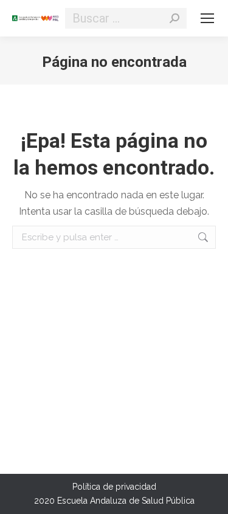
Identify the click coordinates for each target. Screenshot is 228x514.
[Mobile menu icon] (207, 18)
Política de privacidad (114, 486)
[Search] (174, 18)
